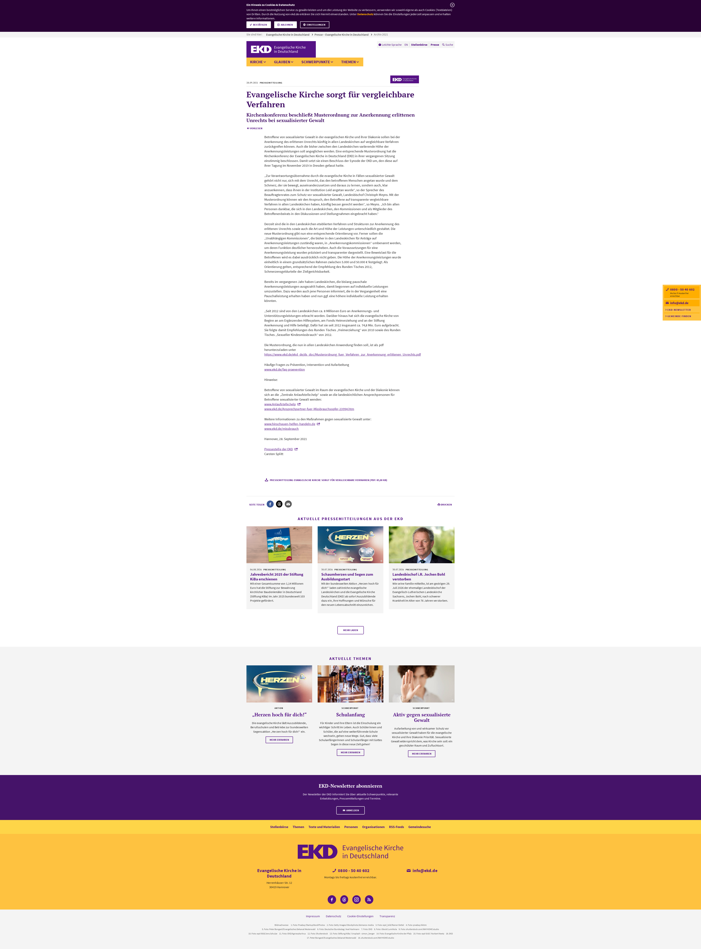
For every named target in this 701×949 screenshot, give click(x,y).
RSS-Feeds (396, 827)
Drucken (446, 504)
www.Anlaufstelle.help (280, 404)
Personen (351, 827)
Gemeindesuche (419, 827)
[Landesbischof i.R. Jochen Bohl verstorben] (421, 544)
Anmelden (352, 810)
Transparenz (387, 916)
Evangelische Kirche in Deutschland (288, 34)
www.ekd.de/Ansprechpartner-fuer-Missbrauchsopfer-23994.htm (309, 409)
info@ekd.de (678, 303)
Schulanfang (350, 714)
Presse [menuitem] (435, 44)
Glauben (282, 61)
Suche (449, 44)
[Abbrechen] (452, 5)
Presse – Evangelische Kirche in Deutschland (342, 34)
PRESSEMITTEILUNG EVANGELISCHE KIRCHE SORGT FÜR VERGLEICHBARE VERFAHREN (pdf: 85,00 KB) (328, 480)
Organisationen (373, 827)
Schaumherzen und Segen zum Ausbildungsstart (347, 576)
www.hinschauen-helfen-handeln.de (289, 424)
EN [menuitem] (406, 44)
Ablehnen (287, 24)
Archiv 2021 (381, 34)
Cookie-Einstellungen (360, 916)
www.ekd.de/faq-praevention (284, 369)
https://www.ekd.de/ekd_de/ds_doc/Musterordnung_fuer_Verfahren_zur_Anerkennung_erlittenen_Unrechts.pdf (342, 354)
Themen (348, 61)
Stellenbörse (279, 827)
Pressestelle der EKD (278, 449)
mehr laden (350, 630)
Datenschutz (365, 14)
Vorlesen (256, 128)
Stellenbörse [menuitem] (419, 44)
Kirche (256, 61)
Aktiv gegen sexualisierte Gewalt (422, 717)
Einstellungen (316, 24)
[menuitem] (390, 44)
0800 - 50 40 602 (682, 289)
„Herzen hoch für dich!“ (279, 714)
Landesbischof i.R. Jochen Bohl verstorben (418, 576)
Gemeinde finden (679, 316)
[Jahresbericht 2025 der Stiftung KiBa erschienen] (279, 544)
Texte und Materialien (324, 827)
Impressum (313, 916)
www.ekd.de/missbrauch (281, 429)
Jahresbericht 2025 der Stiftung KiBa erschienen (276, 576)
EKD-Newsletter (679, 309)
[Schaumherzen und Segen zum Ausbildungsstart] (350, 544)
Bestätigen (260, 24)
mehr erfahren (279, 739)
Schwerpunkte (315, 61)
